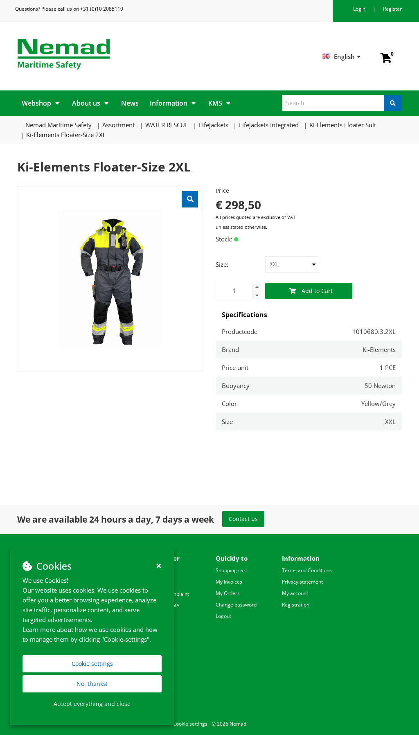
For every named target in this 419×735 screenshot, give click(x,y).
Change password (236, 604)
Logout (223, 616)
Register (392, 8)
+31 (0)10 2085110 (101, 8)
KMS (215, 103)
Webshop (36, 103)
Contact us (243, 519)
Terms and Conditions (307, 570)
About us (86, 103)
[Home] (110, 54)
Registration (295, 604)
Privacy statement (302, 581)
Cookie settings (92, 663)
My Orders (228, 593)
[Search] (393, 103)
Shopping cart (231, 570)
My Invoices (229, 581)
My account (295, 593)
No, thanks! (92, 684)
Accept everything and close (92, 704)
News (130, 103)
